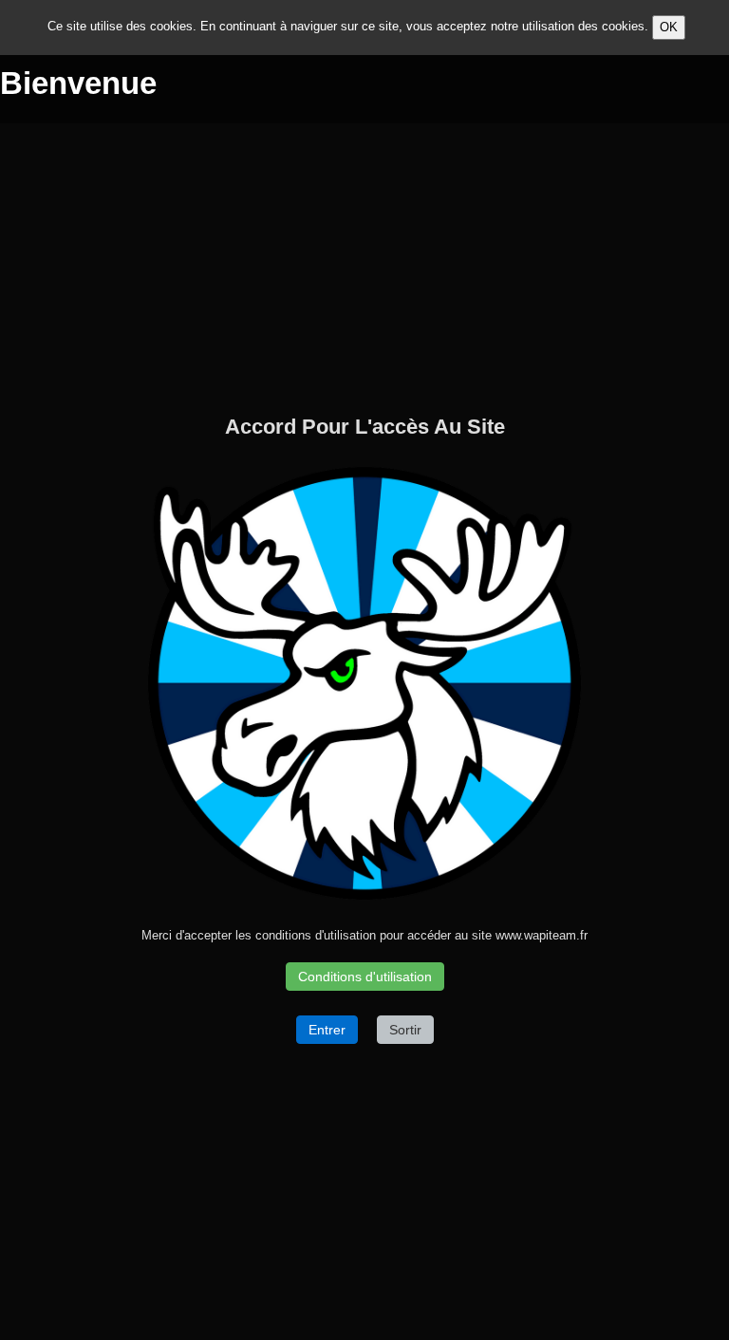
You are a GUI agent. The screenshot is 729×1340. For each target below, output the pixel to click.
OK (669, 27)
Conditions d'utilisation (365, 976)
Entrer (327, 1029)
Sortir (405, 1029)
